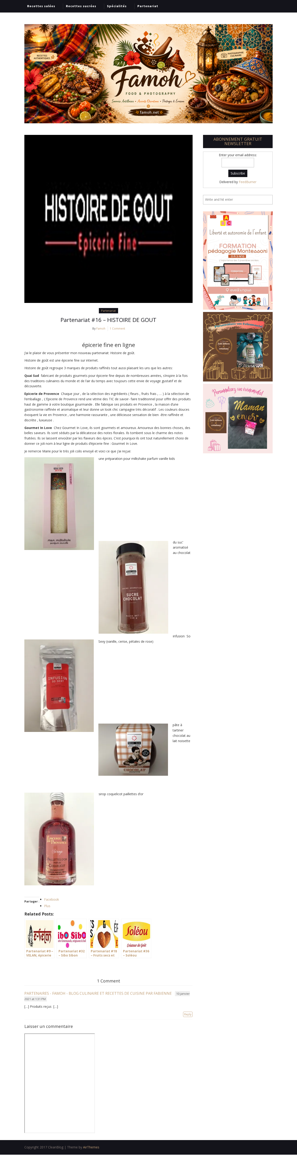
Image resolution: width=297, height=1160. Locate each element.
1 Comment (117, 329)
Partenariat (147, 6)
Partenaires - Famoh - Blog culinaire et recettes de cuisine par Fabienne (98, 993)
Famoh (100, 329)
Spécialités (117, 6)
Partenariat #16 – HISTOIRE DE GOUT (108, 320)
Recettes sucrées (81, 6)
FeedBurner (247, 182)
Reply (187, 1014)
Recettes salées (41, 6)
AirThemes (91, 1147)
